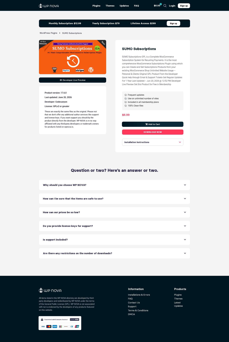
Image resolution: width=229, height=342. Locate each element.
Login (172, 5)
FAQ (136, 5)
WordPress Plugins (48, 33)
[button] (152, 124)
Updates (124, 5)
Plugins (96, 5)
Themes (110, 5)
